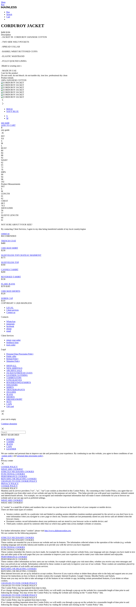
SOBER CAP (7, 298)
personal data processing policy (30, 456)
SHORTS (10, 397)
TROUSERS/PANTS (15, 390)
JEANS (9, 394)
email (8, 331)
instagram (10, 324)
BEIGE (9, 109)
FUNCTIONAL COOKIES (13, 474)
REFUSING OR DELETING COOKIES (19, 479)
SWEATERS (12, 385)
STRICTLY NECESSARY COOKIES (17, 471)
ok (2, 458)
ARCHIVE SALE (14, 370)
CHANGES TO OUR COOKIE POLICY (19, 481)
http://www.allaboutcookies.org (57, 531)
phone (9, 329)
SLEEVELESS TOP (10, 262)
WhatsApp (10, 321)
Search (9, 14)
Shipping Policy (13, 361)
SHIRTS (10, 387)
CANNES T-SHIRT (9, 269)
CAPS (9, 404)
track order (10, 345)
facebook (10, 326)
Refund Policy (12, 359)
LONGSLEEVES (14, 380)
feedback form (12, 342)
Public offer (11, 356)
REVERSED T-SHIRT (11, 277)
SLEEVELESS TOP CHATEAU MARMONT (21, 255)
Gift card (10, 406)
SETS (8, 401)
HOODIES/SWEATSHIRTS (18, 382)
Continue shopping (9, 424)
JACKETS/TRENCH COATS (19, 373)
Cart (8, 17)
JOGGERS (11, 392)
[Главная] (9, 7)
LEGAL (10, 307)
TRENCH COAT (8, 241)
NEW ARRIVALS (14, 368)
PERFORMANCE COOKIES (14, 476)
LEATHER (11, 449)
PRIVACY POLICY (10, 483)
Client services (12, 310)
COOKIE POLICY (9, 467)
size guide (5, 123)
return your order (13, 340)
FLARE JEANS (8, 284)
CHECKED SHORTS (10, 291)
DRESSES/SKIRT (14, 399)
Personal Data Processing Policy (19, 354)
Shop (3, 2)
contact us (5, 233)
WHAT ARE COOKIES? (12, 469)
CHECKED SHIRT (9, 248)
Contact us (10, 312)
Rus (2, 4)
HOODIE (10, 439)
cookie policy (7, 456)
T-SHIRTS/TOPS (13, 378)
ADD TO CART (8, 125)
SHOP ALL (11, 366)
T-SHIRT (10, 442)
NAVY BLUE (12, 111)
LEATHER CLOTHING (17, 375)
